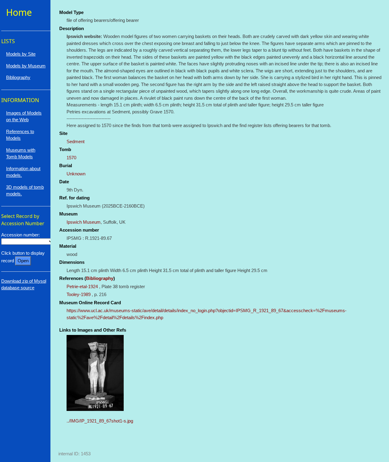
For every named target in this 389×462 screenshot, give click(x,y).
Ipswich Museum (84, 222)
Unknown (76, 173)
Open (23, 260)
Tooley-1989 (79, 294)
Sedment (75, 141)
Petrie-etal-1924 (82, 286)
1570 (71, 157)
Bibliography (99, 278)
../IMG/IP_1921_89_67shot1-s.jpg (100, 420)
